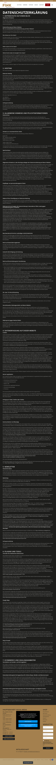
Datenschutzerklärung (47, 742)
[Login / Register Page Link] (52, 5)
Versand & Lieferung (47, 715)
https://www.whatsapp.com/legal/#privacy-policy (15, 434)
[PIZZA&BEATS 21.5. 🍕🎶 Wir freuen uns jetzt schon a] (30, 731)
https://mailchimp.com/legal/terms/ (42, 530)
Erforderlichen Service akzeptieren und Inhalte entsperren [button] (28, 725)
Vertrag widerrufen (28, 762)
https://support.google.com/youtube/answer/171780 (14, 574)
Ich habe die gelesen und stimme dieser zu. (48, 742)
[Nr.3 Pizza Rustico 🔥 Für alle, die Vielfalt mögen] (18, 735)
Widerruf (44, 718)
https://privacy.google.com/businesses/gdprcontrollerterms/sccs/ (16, 626)
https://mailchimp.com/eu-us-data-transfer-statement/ (16, 516)
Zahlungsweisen (46, 716)
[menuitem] (19, 5)
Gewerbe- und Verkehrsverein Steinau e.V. (32, 751)
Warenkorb (45, 719)
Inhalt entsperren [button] (28, 721)
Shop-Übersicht (46, 711)
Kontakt (44, 721)
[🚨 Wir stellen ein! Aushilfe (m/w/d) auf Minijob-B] (24, 731)
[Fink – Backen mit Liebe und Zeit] (8, 5)
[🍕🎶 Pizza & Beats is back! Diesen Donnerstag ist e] (18, 731)
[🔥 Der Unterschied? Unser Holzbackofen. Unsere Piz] (36, 735)
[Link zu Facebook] (52, 1)
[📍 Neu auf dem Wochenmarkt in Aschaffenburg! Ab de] (36, 731)
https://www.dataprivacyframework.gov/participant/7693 (14, 538)
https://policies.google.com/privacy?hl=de (11, 589)
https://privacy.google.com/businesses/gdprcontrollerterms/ (17, 624)
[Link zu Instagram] (51, 1)
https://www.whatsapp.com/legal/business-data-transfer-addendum (19, 462)
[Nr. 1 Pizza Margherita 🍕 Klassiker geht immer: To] (30, 735)
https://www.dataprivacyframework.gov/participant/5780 (14, 597)
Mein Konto (45, 713)
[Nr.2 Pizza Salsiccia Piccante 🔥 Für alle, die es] (24, 735)
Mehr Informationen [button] (28, 719)
